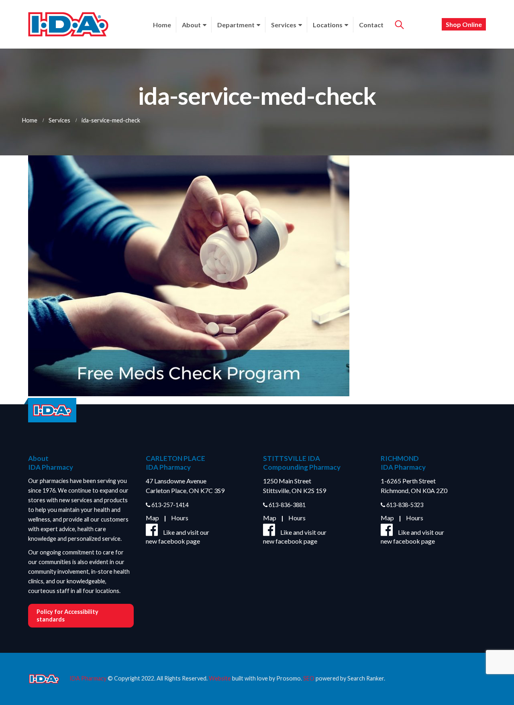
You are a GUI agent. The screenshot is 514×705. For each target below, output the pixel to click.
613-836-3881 (286, 504)
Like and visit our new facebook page (177, 536)
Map (152, 518)
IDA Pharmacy (87, 678)
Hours (179, 518)
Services (283, 25)
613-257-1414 (169, 504)
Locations (328, 25)
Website (220, 678)
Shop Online (464, 24)
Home (162, 25)
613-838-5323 (404, 504)
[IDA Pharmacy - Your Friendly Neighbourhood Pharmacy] (68, 24)
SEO (308, 678)
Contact (371, 25)
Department (236, 25)
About (191, 25)
